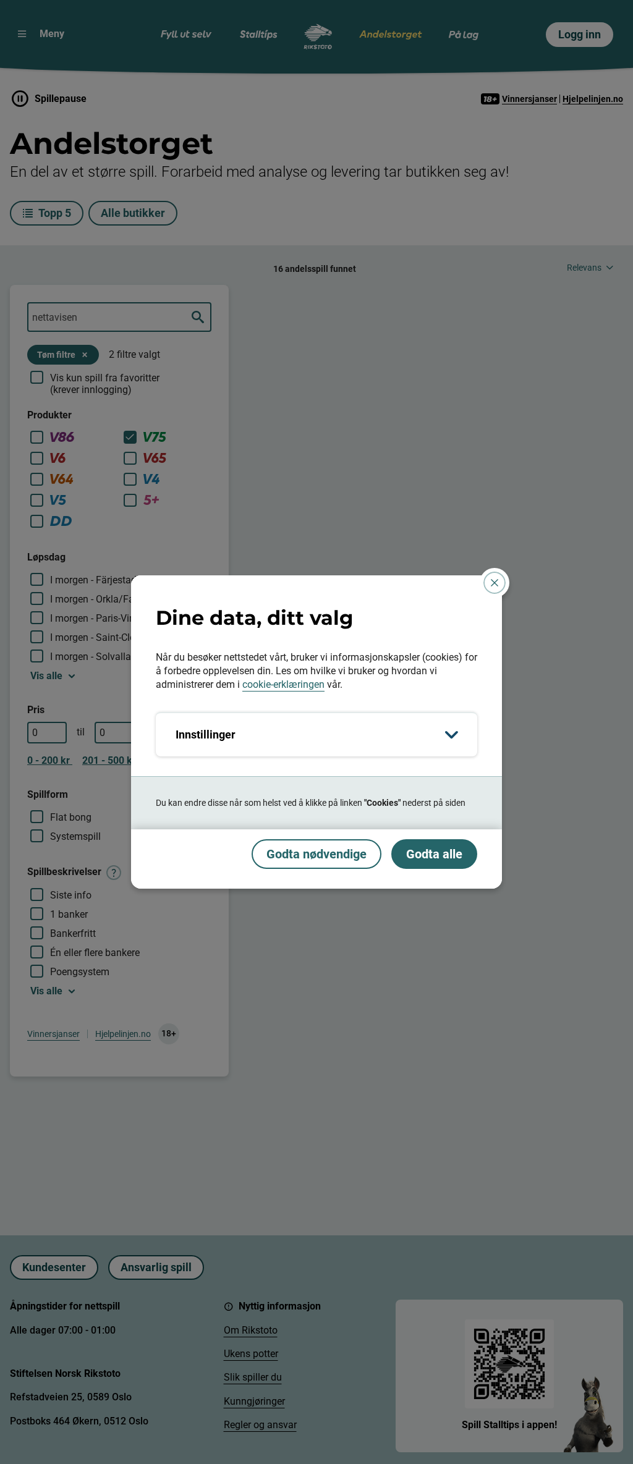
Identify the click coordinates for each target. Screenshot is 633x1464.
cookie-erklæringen (283, 684)
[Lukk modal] (494, 583)
